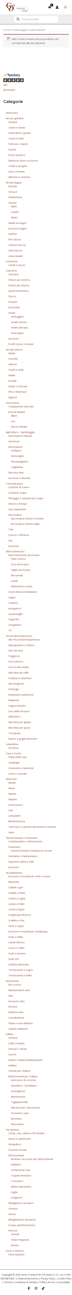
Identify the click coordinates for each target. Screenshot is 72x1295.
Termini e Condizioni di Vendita (20, 1282)
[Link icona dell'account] (57, 7)
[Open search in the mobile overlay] (36, 19)
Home (6, 29)
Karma (34, 1278)
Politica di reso (47, 1282)
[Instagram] (36, 1288)
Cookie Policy (64, 1278)
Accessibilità (63, 1282)
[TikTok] (43, 1288)
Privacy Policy (48, 1278)
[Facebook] (28, 1288)
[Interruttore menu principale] (65, 7)
